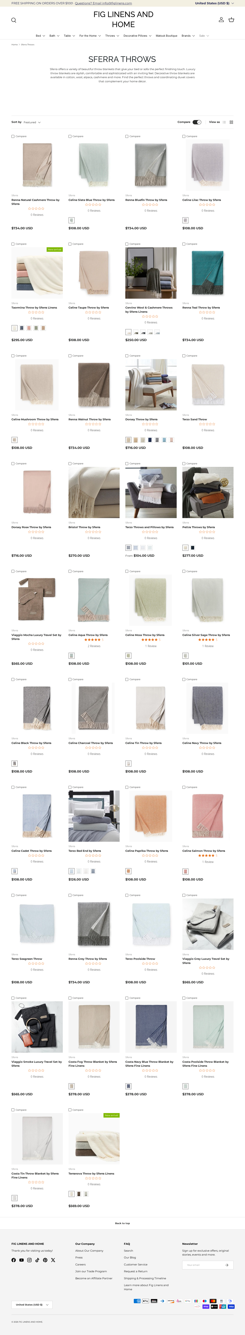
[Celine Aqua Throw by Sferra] (94, 600)
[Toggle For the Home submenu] (99, 36)
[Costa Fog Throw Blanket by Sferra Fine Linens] (94, 1027)
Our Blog (130, 1257)
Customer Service (135, 1264)
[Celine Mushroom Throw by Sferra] (37, 384)
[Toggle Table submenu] (74, 36)
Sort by (16, 122)
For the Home (88, 35)
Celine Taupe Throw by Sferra (89, 307)
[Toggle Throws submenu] (118, 36)
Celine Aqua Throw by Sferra (88, 635)
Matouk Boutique (166, 35)
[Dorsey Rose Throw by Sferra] (37, 492)
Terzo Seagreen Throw (26, 959)
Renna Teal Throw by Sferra (201, 307)
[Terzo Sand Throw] (208, 384)
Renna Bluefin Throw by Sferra (146, 200)
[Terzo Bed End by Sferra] (94, 816)
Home (14, 44)
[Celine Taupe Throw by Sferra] (94, 273)
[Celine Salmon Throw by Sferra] (208, 816)
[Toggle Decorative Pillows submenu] (150, 36)
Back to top (122, 1223)
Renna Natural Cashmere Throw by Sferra (35, 202)
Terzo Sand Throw (194, 419)
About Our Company (89, 1250)
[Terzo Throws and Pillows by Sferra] (151, 492)
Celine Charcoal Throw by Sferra (91, 743)
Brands (186, 35)
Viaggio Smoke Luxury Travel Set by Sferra (36, 1064)
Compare (184, 122)
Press (79, 1257)
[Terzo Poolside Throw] (151, 924)
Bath (52, 35)
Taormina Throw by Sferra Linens (34, 307)
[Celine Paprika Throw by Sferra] (151, 816)
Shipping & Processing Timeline (145, 1278)
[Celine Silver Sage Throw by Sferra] (208, 600)
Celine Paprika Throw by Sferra (146, 851)
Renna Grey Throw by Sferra (88, 959)
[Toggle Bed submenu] (44, 36)
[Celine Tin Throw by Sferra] (151, 708)
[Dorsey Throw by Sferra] (151, 384)
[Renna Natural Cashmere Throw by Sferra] (37, 165)
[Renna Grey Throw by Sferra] (94, 924)
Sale (202, 35)
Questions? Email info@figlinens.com (103, 3)
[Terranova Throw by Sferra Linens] (94, 1138)
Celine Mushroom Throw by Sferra (34, 419)
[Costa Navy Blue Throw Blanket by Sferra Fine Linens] (151, 1027)
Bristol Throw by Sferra (84, 527)
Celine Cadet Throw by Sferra (31, 851)
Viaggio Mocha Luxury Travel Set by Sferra (36, 637)
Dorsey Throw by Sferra (141, 419)
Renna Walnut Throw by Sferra (90, 419)
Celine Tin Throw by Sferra (143, 743)
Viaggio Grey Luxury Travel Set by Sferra (205, 961)
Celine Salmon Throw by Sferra (203, 851)
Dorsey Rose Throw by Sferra (31, 527)
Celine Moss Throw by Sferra (144, 635)
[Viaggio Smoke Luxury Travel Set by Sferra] (37, 1027)
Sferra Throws (27, 44)
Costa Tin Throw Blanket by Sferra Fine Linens (35, 1175)
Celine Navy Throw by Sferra (201, 743)
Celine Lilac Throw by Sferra (201, 200)
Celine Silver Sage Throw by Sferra (206, 635)
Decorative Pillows (135, 35)
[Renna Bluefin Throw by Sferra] (151, 165)
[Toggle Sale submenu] (208, 36)
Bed (38, 35)
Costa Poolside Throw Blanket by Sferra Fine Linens (205, 1064)
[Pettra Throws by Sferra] (208, 492)
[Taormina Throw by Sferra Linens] (37, 273)
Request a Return (135, 1271)
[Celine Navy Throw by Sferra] (208, 708)
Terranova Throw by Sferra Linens (91, 1173)
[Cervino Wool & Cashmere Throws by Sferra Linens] (151, 273)
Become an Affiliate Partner (93, 1278)
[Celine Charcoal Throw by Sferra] (94, 708)
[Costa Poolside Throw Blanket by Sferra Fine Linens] (208, 1027)
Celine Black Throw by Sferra (31, 743)
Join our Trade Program (91, 1271)
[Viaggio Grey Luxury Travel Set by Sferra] (208, 924)
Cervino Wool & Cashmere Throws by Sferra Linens (149, 309)
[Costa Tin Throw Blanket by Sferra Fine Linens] (37, 1138)
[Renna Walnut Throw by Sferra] (94, 384)
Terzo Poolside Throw (140, 959)
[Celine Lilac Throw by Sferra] (208, 165)
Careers (80, 1264)
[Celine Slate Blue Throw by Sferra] (94, 165)
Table (67, 35)
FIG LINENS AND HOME (30, 1322)
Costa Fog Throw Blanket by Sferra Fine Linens (93, 1064)
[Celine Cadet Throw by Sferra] (37, 816)
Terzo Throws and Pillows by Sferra (149, 527)
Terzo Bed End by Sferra (85, 851)
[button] (231, 20)
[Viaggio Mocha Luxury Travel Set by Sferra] (37, 600)
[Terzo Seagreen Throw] (37, 924)
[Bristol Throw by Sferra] (94, 492)
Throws (110, 35)
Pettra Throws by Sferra (198, 527)
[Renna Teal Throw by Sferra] (208, 273)
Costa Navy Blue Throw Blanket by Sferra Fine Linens (149, 1064)
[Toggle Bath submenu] (58, 36)
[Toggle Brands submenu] (193, 36)
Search (128, 1250)
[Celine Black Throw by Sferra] (37, 708)
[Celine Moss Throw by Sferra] (151, 600)
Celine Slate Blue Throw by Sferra (92, 200)
